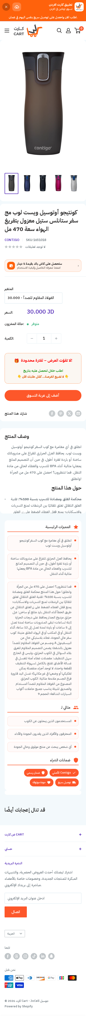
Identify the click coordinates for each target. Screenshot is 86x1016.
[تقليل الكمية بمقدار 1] (32, 338)
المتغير (9, 288)
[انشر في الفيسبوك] (52, 413)
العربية (11, 933)
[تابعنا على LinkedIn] (42, 956)
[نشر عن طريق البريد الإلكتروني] (78, 413)
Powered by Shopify (19, 1006)
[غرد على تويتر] (69, 413)
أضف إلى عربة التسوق (43, 395)
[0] (77, 30)
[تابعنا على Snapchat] (51, 956)
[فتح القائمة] (7, 30)
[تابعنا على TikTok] (34, 956)
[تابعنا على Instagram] (25, 956)
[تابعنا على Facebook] (8, 956)
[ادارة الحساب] (68, 30)
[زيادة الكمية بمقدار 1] (56, 338)
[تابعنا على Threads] (16, 956)
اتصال (15, 912)
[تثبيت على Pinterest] (61, 413)
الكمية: (9, 338)
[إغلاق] (6, 7)
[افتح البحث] (59, 30)
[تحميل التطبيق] (16, 7)
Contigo (12, 240)
